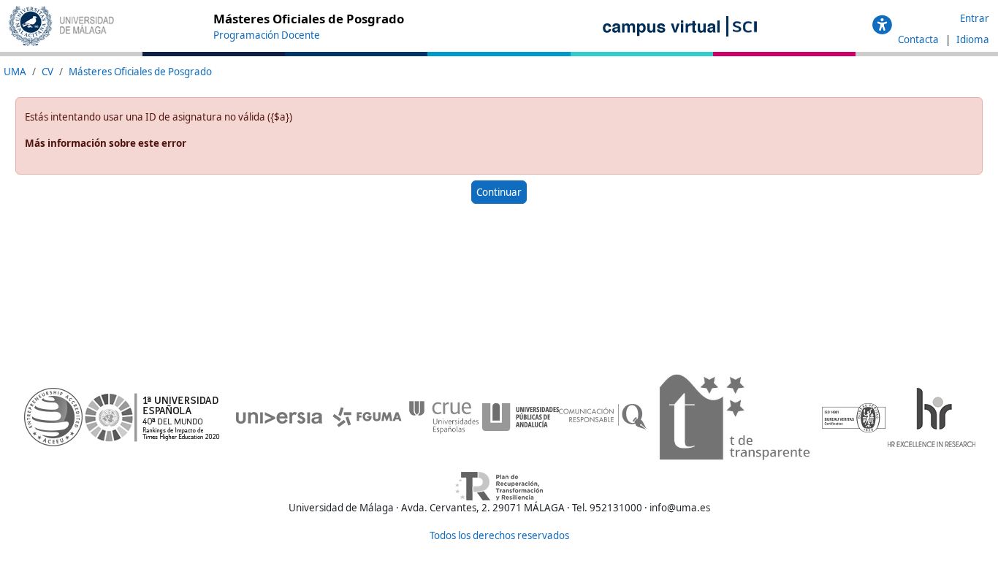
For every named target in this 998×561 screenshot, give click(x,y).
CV (47, 71)
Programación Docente (266, 35)
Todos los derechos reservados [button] (499, 535)
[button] (882, 25)
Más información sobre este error (105, 143)
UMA (15, 71)
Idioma (972, 39)
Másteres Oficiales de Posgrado (140, 71)
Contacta (919, 39)
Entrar (974, 18)
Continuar (499, 192)
